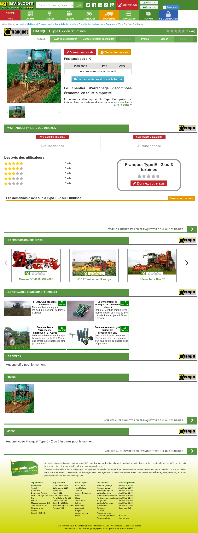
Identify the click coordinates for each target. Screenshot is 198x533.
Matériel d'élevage (105, 503)
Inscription (150, 2)
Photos (145, 39)
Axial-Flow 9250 (126, 490)
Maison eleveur (81, 513)
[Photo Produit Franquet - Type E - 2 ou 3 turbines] (19, 398)
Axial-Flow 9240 (126, 493)
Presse (89, 526)
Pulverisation (102, 505)
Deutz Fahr (80, 500)
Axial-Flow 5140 (126, 505)
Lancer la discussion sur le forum (99, 79)
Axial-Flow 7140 (126, 500)
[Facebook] (94, 5)
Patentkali (35, 490)
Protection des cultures (107, 495)
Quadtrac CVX (125, 508)
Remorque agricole (105, 490)
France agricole (103, 518)
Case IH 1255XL (60, 503)
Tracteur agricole (104, 488)
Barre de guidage (104, 485)
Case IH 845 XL (38, 513)
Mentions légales (101, 526)
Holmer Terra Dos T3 (152, 279)
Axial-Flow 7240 (126, 498)
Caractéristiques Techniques (98, 39)
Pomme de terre (104, 513)
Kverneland (80, 505)
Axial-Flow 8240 (126, 495)
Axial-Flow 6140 (126, 503)
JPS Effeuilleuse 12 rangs (94, 279)
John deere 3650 (60, 488)
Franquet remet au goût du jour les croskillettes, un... (107, 330)
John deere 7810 (60, 485)
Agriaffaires (36, 485)
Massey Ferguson (83, 493)
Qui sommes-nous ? (67, 526)
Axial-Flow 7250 (126, 485)
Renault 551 (58, 508)
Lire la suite (122, 104)
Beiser (77, 515)
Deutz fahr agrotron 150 (42, 495)
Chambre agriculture (106, 515)
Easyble (78, 510)
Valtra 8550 (58, 490)
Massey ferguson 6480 (63, 505)
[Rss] (106, 5)
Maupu (34, 500)
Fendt (77, 495)
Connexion (150, 7)
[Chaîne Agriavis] (112, 5)
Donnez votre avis (81, 52)
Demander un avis (116, 52)
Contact (81, 526)
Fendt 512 (57, 493)
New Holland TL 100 (62, 498)
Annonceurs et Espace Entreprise (126, 526)
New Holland (80, 488)
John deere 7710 (60, 495)
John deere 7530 (39, 505)
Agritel (34, 488)
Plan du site (124, 518)
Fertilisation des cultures (107, 498)
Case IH (78, 490)
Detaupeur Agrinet (39, 493)
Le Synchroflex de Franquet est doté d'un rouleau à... (107, 305)
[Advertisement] (100, 213)
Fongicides (101, 500)
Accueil (41, 39)
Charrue (100, 510)
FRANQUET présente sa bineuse (45, 303)
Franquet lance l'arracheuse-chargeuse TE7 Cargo (45, 330)
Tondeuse (101, 508)
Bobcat (78, 503)
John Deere (80, 485)
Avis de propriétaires (65, 39)
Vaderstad (79, 508)
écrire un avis (129, 4)
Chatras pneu (37, 508)
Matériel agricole (104, 493)
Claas (77, 498)
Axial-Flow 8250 (126, 488)
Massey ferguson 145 (40, 503)
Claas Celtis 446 (60, 500)
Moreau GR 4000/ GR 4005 (36, 279)
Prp (32, 498)
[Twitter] (88, 5)
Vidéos (164, 39)
